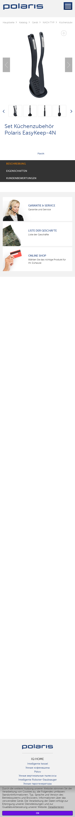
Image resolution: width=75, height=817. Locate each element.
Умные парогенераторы (37, 783)
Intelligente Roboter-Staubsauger (37, 779)
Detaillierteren (56, 807)
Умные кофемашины (37, 767)
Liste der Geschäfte (42, 230)
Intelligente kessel (37, 763)
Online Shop (37, 255)
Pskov (37, 771)
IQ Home (37, 759)
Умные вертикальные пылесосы (37, 775)
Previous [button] (6, 65)
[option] (37, 62)
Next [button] (68, 65)
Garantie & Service (41, 205)
